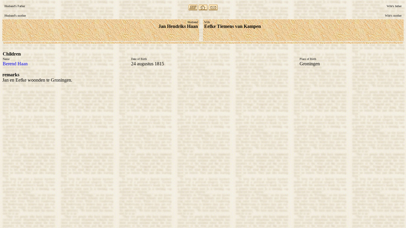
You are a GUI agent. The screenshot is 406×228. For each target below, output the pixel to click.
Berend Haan (15, 63)
